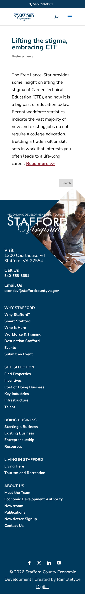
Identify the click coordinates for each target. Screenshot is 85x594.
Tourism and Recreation (24, 473)
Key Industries (16, 394)
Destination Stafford (22, 341)
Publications (14, 512)
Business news (22, 56)
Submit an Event (18, 354)
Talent (9, 407)
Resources (13, 446)
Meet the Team (17, 493)
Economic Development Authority (33, 499)
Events (10, 348)
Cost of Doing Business (24, 387)
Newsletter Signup (20, 519)
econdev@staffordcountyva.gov (31, 290)
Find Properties (17, 374)
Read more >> (40, 163)
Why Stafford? (17, 315)
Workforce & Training (22, 334)
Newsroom (13, 506)
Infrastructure (16, 400)
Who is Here (15, 328)
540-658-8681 (16, 275)
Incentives (13, 380)
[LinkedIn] (49, 563)
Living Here (14, 466)
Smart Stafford (17, 321)
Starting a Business (21, 427)
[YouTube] (59, 563)
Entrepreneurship (19, 440)
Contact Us (14, 526)
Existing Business (19, 433)
